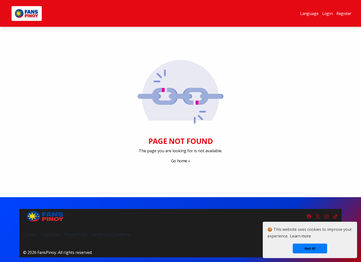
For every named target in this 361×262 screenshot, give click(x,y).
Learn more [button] (300, 236)
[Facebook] (308, 216)
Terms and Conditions (110, 234)
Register (343, 13)
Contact (30, 234)
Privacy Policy (75, 234)
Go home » (180, 161)
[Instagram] (326, 216)
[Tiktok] (335, 216)
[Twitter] (317, 216)
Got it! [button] (310, 248)
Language (309, 13)
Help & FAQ (50, 234)
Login (327, 13)
